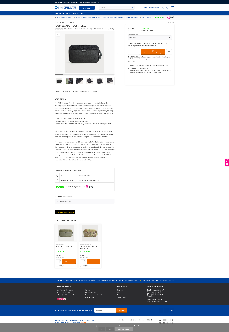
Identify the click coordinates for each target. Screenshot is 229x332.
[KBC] (160, 320)
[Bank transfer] (119, 320)
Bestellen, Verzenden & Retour (95, 295)
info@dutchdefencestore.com (89, 180)
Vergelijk (112, 28)
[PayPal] (127, 320)
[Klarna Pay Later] (164, 320)
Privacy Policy (86, 320)
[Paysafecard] (168, 320)
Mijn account (89, 297)
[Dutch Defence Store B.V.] (65, 7)
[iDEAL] (123, 320)
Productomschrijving (63, 91)
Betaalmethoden (90, 292)
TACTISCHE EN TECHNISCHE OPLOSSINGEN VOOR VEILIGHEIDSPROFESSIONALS (77, 2)
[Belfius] (156, 320)
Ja (101, 329)
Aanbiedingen (59, 13)
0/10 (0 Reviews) (68, 29)
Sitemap (94, 320)
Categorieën (121, 297)
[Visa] (135, 320)
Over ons (76, 13)
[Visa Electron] (148, 320)
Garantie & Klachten (75, 320)
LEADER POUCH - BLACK (67, 22)
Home (56, 22)
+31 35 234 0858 (84, 176)
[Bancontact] (139, 320)
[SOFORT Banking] (143, 320)
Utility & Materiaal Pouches (96, 29)
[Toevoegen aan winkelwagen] (69, 261)
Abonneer (121, 310)
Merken (68, 13)
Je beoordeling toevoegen (65, 212)
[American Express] (172, 320)
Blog (82, 13)
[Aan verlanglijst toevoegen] (74, 226)
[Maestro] (152, 320)
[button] (117, 53)
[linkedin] (172, 310)
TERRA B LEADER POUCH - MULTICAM (89, 248)
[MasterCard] (131, 320)
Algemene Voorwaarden (62, 320)
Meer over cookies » (124, 329)
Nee (110, 329)
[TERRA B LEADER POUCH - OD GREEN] (66, 233)
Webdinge (84, 323)
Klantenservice (154, 8)
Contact (87, 290)
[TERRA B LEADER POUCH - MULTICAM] (90, 233)
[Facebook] (161, 310)
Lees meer (131, 61)
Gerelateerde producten (89, 91)
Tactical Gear (85, 29)
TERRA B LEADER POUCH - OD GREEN (64, 248)
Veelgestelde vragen (66, 290)
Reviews (75, 91)
